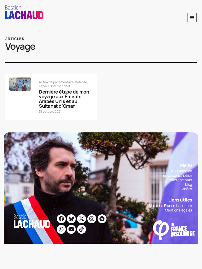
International (60, 86)
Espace (44, 86)
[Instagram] (91, 218)
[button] (192, 17)
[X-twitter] (81, 218)
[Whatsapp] (61, 229)
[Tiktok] (81, 229)
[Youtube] (71, 229)
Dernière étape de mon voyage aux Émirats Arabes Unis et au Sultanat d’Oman (64, 99)
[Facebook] (61, 218)
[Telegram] (102, 218)
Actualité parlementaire (56, 82)
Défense (81, 82)
